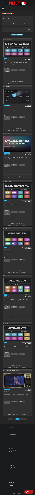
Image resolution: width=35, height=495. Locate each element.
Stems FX (7, 323)
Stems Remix (8, 39)
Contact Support (12, 447)
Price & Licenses (12, 434)
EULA (10, 468)
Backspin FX (8, 181)
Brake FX (7, 228)
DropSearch (7, 86)
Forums (10, 453)
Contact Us (11, 465)
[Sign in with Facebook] (9, 23)
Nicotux (30, 105)
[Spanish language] (5, 13)
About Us (11, 464)
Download (11, 430)
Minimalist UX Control (10, 133)
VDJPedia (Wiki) (12, 450)
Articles (10, 451)
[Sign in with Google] (24, 23)
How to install (23, 83)
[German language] (9, 13)
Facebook (11, 481)
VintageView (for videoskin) (12, 370)
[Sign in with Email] (9, 18)
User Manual (11, 448)
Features (10, 433)
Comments (16, 83)
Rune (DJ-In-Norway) (27, 57)
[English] (3, 13)
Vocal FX (7, 275)
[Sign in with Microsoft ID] (14, 23)
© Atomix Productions (17, 493)
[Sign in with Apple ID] (19, 23)
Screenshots (11, 436)
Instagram (11, 484)
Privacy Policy (12, 467)
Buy (9, 431)
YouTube (12, 482)
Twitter (11, 485)
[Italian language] (11, 13)
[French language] (7, 13)
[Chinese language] (13, 13)
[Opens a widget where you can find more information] (28, 492)
